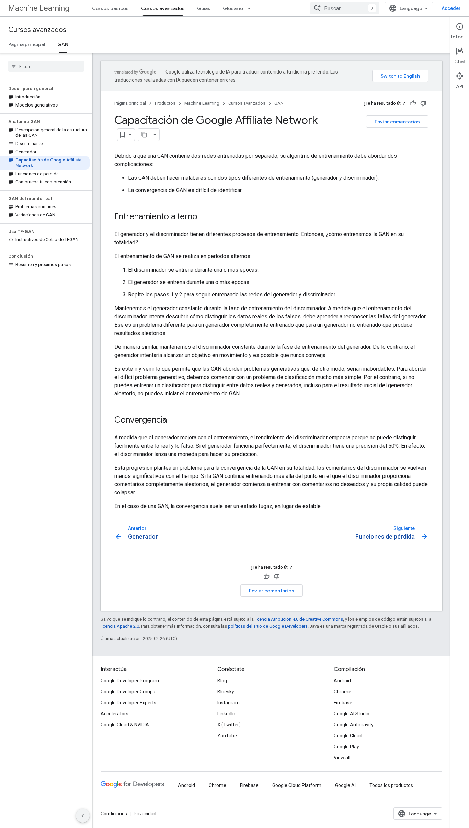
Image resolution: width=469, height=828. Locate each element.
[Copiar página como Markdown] (144, 135)
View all (342, 757)
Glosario (233, 8)
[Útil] (413, 103)
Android (342, 680)
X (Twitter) (229, 724)
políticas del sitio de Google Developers (268, 626)
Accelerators (114, 713)
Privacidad (145, 813)
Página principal (26, 44)
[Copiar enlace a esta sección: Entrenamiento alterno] (204, 217)
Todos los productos (391, 785)
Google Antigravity (354, 724)
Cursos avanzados (163, 8)
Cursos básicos (110, 8)
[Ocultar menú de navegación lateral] (83, 816)
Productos (165, 103)
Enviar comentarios (397, 122)
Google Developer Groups (128, 691)
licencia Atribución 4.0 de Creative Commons (299, 619)
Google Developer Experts (128, 702)
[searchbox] (46, 66)
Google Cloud (348, 735)
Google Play (346, 746)
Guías (203, 8)
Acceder (451, 8)
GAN (62, 44)
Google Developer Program (130, 680)
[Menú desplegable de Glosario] (251, 8)
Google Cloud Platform (296, 785)
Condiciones (114, 813)
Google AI (345, 785)
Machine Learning (38, 8)
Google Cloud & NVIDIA (125, 724)
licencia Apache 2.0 (120, 626)
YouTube (227, 735)
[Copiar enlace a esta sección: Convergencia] (174, 420)
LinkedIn (226, 713)
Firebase (343, 702)
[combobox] (344, 8)
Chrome (342, 691)
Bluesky (225, 691)
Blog (222, 680)
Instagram (228, 702)
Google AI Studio (351, 713)
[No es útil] (423, 103)
